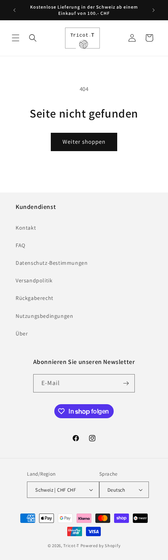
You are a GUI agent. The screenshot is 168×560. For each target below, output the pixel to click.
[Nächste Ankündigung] (153, 10)
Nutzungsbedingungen (44, 315)
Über (22, 333)
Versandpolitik (34, 280)
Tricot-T (71, 545)
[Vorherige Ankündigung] (14, 10)
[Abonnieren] (125, 383)
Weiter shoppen (84, 141)
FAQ (20, 245)
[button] (15, 37)
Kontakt (26, 227)
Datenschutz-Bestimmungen (52, 262)
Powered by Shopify (100, 545)
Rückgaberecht (35, 297)
